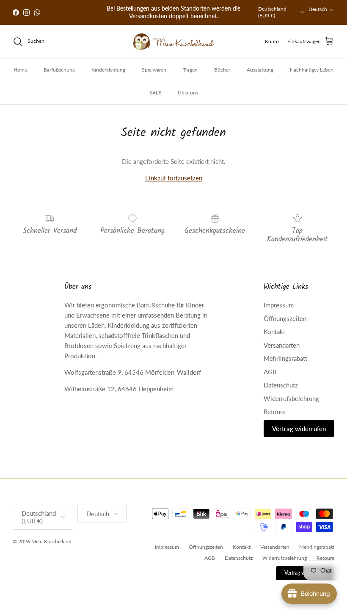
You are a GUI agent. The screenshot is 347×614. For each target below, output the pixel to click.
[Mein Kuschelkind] (173, 41)
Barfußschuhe (59, 69)
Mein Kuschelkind (51, 541)
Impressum (279, 305)
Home (20, 69)
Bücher (222, 69)
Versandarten (282, 345)
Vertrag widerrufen (299, 428)
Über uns (188, 92)
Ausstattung (260, 69)
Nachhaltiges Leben (311, 69)
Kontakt (274, 331)
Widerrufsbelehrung (291, 398)
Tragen (190, 69)
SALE (155, 92)
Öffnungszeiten (285, 318)
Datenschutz (281, 385)
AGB (270, 372)
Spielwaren (154, 69)
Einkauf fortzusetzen (173, 178)
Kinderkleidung (108, 69)
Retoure (275, 411)
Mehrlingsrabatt (285, 358)
